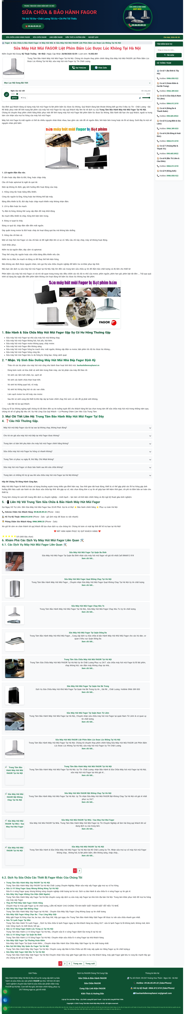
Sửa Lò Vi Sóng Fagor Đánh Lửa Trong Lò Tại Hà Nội (29, 929)
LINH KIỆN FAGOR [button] (56, 37)
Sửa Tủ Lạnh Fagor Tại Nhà (18, 920)
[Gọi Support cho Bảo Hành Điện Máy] (5, 1008)
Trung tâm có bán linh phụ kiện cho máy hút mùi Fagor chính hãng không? (36, 443)
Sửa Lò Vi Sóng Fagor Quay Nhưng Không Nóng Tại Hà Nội (32, 888)
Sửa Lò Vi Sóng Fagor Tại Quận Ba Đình (24, 935)
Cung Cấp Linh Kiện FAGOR (92, 988)
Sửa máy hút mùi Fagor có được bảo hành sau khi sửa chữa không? (33, 467)
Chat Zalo (102, 68)
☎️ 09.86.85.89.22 (33, 26)
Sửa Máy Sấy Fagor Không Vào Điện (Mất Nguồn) (28, 894)
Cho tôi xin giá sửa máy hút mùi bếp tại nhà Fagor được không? (32, 435)
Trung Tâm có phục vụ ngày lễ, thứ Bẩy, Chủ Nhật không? (29, 459)
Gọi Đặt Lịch (93, 37)
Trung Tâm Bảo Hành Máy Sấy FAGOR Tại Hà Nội (28, 883)
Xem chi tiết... (88, 558)
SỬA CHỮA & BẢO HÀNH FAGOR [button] (18, 37)
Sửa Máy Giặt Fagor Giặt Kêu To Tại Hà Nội (25, 952)
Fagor (7, 43)
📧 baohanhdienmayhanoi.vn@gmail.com (152, 993)
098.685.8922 (172, 116)
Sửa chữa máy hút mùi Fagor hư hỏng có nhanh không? (28, 451)
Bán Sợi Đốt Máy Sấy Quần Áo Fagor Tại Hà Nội (27, 946)
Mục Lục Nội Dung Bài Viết (16, 83)
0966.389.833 (172, 91)
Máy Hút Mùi (47, 43)
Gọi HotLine (81, 68)
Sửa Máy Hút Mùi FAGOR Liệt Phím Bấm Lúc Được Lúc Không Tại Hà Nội (88, 43)
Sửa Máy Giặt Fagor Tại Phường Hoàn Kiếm (25, 940)
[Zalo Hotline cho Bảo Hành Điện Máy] (5, 1000)
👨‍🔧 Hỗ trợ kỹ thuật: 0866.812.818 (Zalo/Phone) (152, 988)
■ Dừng (23, 98)
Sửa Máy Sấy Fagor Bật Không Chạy (22, 909)
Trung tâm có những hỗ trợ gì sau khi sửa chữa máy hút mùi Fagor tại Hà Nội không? (41, 475)
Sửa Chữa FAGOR (92, 983)
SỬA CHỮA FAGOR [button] (39, 37)
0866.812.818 (172, 103)
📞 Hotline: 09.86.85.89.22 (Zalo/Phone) (152, 983)
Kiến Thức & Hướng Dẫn (75, 37)
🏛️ (3, 43)
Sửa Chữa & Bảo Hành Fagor (26, 43)
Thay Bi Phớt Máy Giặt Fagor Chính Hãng (24, 903)
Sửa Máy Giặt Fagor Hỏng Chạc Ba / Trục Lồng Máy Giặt (31, 914)
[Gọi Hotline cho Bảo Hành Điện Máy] (5, 991)
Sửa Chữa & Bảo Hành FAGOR (92, 978)
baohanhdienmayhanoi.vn (88, 365)
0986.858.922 (172, 78)
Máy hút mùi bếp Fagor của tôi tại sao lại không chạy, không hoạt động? (35, 427)
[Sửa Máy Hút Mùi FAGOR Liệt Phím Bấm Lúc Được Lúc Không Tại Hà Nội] (13, 67)
